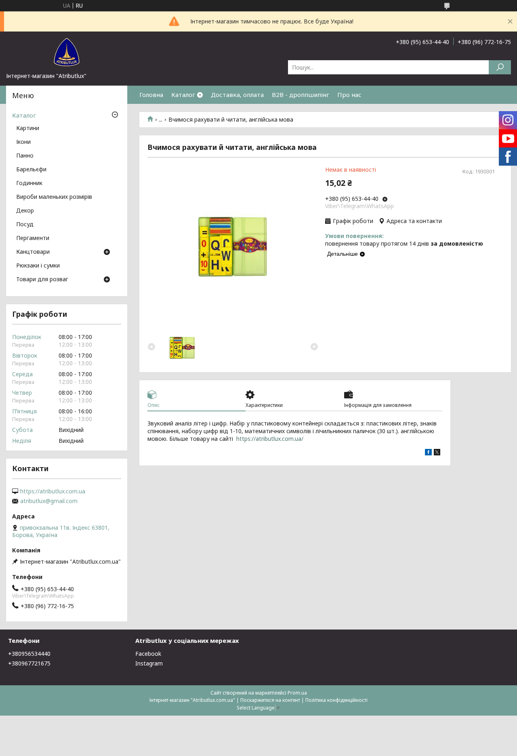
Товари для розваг (42, 279)
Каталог (183, 95)
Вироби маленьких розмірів (54, 197)
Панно (25, 156)
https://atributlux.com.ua (52, 491)
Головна (151, 95)
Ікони (23, 142)
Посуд (25, 224)
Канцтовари (33, 252)
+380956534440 (29, 653)
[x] (437, 453)
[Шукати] (500, 67)
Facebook (148, 653)
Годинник (29, 183)
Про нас (349, 95)
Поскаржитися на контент (270, 700)
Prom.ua (297, 692)
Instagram (149, 663)
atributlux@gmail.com (49, 501)
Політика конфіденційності (336, 700)
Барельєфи (31, 169)
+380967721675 (29, 663)
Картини (27, 128)
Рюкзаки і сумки (38, 266)
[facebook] (428, 453)
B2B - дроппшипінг (300, 95)
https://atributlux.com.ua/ (269, 438)
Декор (25, 211)
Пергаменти (32, 238)
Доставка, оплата (237, 95)
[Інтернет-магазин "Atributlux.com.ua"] (66, 52)
